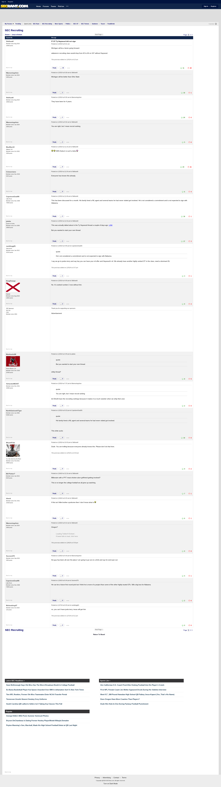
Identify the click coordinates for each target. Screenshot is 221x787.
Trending (18, 24)
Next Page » (99, 34)
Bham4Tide (10, 443)
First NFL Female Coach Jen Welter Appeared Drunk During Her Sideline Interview (133, 690)
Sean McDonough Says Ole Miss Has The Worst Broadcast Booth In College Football (40, 685)
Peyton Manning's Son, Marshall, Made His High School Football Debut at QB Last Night (41, 725)
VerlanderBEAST (12, 384)
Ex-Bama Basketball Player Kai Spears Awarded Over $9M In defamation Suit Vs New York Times (45, 690)
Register (10, 2)
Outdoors (95, 24)
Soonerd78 (10, 556)
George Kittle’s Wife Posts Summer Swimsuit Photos (27, 716)
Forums (46, 6)
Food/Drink (111, 24)
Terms (124, 777)
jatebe (8, 221)
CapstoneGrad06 (12, 196)
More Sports (59, 24)
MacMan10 (10, 147)
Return (7, 34)
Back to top (9, 67)
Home (38, 6)
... (67, 6)
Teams (53, 6)
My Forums (8, 24)
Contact (116, 777)
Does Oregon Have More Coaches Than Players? (120, 699)
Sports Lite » (105, 681)
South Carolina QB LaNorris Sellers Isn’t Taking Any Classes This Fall (34, 704)
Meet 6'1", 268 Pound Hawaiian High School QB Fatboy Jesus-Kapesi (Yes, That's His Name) (137, 694)
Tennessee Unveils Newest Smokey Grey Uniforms (26, 699)
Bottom (19, 34)
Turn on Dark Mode (110, 783)
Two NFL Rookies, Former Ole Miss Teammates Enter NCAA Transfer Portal (36, 694)
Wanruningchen (12, 73)
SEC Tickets (85, 24)
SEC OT (75, 24)
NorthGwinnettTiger (14, 411)
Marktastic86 (11, 354)
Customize (211, 24)
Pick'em (61, 6)
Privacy (97, 777)
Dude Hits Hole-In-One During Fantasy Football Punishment (124, 704)
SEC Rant (36, 24)
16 (63, 68)
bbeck (8, 498)
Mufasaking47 (11, 605)
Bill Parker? (10, 474)
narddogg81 (11, 246)
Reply (54, 68)
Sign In (4, 2)
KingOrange (11, 281)
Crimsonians (11, 172)
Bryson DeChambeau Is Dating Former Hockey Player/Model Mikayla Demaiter (37, 721)
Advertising (107, 777)
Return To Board (99, 634)
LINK (110, 225)
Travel (103, 24)
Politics (68, 24)
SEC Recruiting (47, 24)
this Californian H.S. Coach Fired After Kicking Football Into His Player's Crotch (132, 685)
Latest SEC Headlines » (15, 681)
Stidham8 (9, 41)
